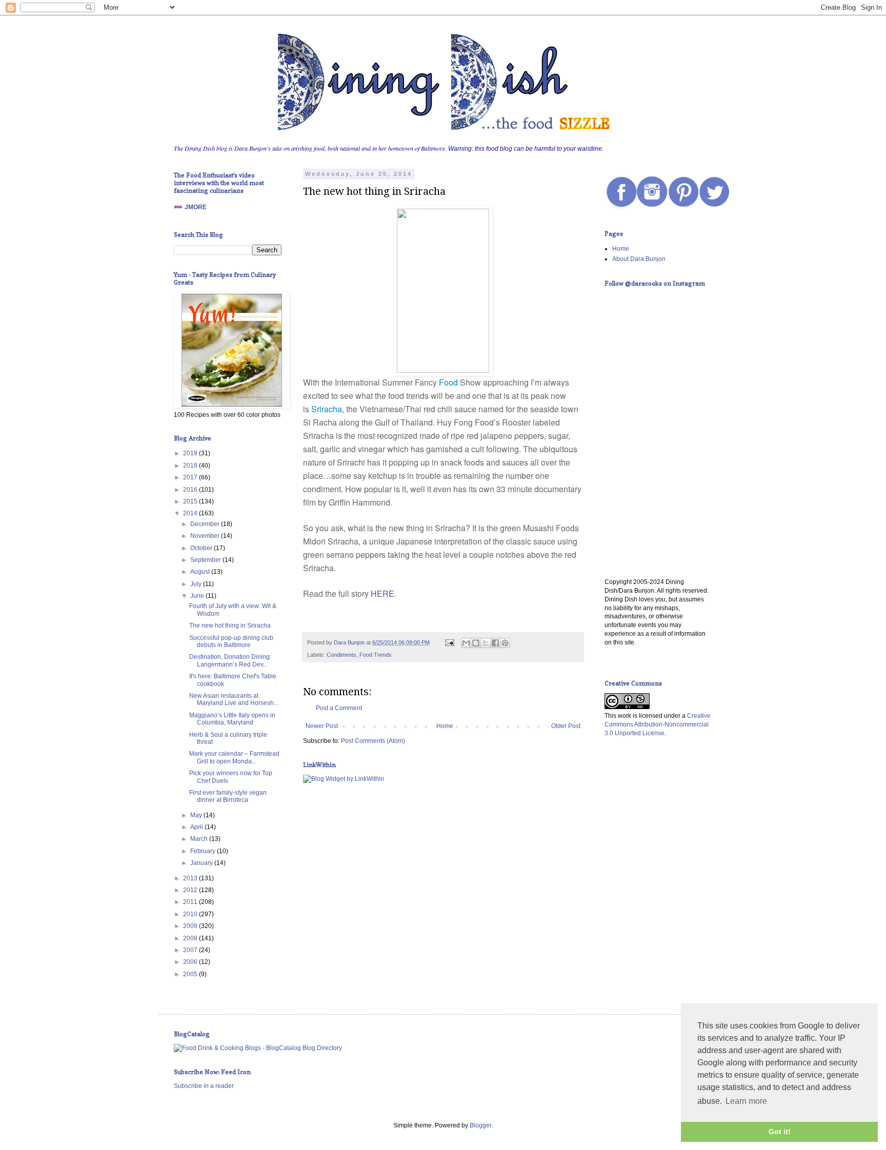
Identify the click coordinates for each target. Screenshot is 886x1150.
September (206, 559)
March (199, 838)
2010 (191, 914)
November (205, 535)
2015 (191, 501)
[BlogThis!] (476, 643)
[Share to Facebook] (495, 643)
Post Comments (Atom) (373, 740)
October (202, 548)
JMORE (196, 207)
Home (444, 726)
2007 (191, 950)
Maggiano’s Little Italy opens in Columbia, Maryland (232, 719)
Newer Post (322, 726)
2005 (191, 974)
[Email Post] (449, 642)
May (197, 815)
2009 (191, 926)
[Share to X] (485, 643)
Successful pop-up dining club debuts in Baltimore (231, 641)
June (198, 595)
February (203, 851)
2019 (191, 453)
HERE (382, 593)
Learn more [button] (746, 1101)
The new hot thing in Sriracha (230, 625)
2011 (191, 901)
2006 (191, 961)
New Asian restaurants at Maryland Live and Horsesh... (233, 699)
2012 (191, 890)
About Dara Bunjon (639, 259)
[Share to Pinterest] (505, 643)
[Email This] (466, 643)
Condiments (341, 655)
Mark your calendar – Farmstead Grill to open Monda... (234, 757)
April (197, 827)
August (200, 571)
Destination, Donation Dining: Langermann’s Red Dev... (230, 660)
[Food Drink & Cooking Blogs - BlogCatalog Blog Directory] (258, 1048)
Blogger (480, 1125)
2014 (191, 513)
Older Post (565, 726)
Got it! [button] (780, 1131)
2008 (191, 938)
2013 (191, 878)
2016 (191, 489)
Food (448, 382)
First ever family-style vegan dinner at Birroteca (228, 796)
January (202, 862)
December (205, 524)
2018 (191, 465)
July (196, 584)
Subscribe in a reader (204, 1086)
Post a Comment (339, 708)
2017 (191, 477)
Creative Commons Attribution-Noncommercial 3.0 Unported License (658, 724)
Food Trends (375, 655)
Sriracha (326, 409)
